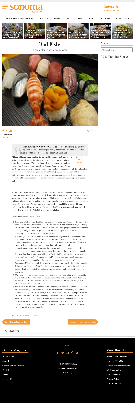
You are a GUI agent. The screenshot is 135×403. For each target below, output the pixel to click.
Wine (68, 19)
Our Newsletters (114, 374)
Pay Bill (5, 370)
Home (79, 19)
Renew (5, 374)
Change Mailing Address (13, 365)
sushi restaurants (31, 315)
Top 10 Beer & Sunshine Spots (16, 322)
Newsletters (122, 19)
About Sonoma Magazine (117, 356)
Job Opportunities (114, 370)
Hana (19, 171)
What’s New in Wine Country (20, 19)
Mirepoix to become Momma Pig (83, 322)
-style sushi (70, 175)
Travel (91, 19)
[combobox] (117, 49)
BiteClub (44, 19)
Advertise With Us (115, 361)
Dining (57, 19)
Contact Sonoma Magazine (118, 365)
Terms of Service (114, 383)
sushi (19, 315)
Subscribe (6, 361)
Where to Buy (8, 356)
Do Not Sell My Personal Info (67, 368)
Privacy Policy (113, 379)
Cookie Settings (67, 373)
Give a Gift (7, 379)
